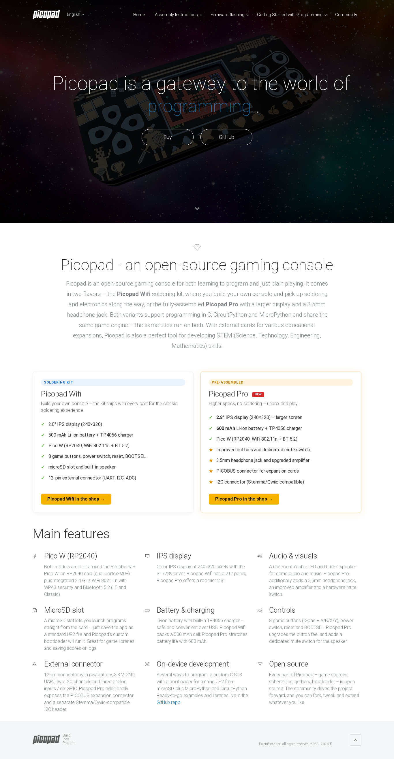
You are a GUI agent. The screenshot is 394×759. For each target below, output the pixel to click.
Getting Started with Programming (289, 14)
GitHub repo (169, 702)
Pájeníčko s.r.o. (270, 744)
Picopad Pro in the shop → (244, 499)
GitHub (226, 137)
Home (139, 14)
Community (346, 14)
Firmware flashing (227, 14)
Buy (168, 137)
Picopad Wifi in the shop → (76, 499)
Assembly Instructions (176, 14)
